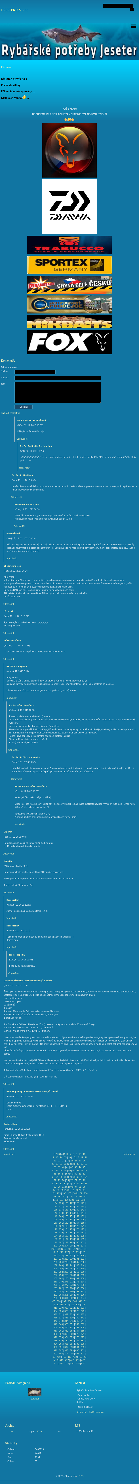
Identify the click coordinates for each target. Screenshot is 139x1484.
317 (83, 1304)
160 (55, 1223)
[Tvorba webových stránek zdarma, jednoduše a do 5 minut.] (76, 1476)
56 (59, 1174)
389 (83, 1344)
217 (67, 1252)
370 (77, 1334)
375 (72, 1337)
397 (61, 1350)
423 (67, 1363)
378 (55, 1340)
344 (66, 1321)
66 (65, 1177)
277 (66, 1285)
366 (55, 1334)
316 (78, 1304)
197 (61, 1242)
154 (55, 1219)
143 (61, 1213)
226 (83, 1255)
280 (83, 1285)
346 (77, 1321)
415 (56, 1360)
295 (66, 1295)
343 (61, 1321)
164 (77, 1223)
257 (55, 1275)
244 (83, 1265)
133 (72, 1206)
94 (76, 1187)
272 (72, 1281)
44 (80, 1167)
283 (66, 1288)
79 (84, 1180)
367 (61, 1334)
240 (61, 1265)
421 (56, 1363)
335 (83, 1314)
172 (55, 1229)
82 (61, 1183)
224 (72, 1255)
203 (61, 1245)
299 (55, 1298)
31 (61, 1164)
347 (83, 1321)
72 (55, 1180)
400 (77, 1350)
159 (83, 1219)
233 (55, 1262)
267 (77, 1278)
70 (82, 1177)
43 (76, 1167)
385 (61, 1344)
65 (61, 1177)
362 (66, 1331)
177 (83, 1229)
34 (73, 1164)
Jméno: (4, 371)
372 (55, 1337)
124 (55, 1203)
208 (53, 1249)
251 (55, 1272)
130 (55, 1206)
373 (61, 1337)
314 (67, 1304)
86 (78, 1183)
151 (72, 1216)
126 (66, 1203)
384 (55, 1344)
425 (78, 1363)
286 (83, 1288)
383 (83, 1340)
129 (83, 1203)
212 (75, 1249)
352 (77, 1324)
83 (65, 1183)
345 (72, 1321)
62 (84, 1174)
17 (73, 1157)
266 (72, 1278)
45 (84, 1167)
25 (71, 1160)
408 (53, 1357)
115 (75, 1196)
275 (55, 1285)
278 (72, 1285)
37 (86, 1164)
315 (72, 1304)
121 (72, 1200)
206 (77, 1245)
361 (61, 1331)
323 (83, 1308)
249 (77, 1268)
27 (80, 1160)
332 (66, 1314)
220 (83, 1252)
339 (72, 1317)
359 (83, 1327)
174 (66, 1229)
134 (77, 1206)
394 (77, 1347)
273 (77, 1281)
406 (77, 1353)
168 (66, 1226)
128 (77, 1203)
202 (55, 1245)
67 (69, 1177)
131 (61, 1206)
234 (61, 1262)
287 (55, 1291)
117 (86, 1196)
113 (65, 1196)
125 (61, 1203)
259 (66, 1275)
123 (83, 1200)
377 (83, 1337)
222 (61, 1255)
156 (66, 1219)
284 (72, 1288)
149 (61, 1216)
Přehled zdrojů (86, 1431)
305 (53, 1301)
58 (67, 1174)
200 (77, 1242)
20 (86, 1157)
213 (80, 1249)
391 (61, 1347)
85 (73, 1183)
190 (55, 1239)
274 (83, 1281)
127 (72, 1203)
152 (77, 1216)
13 (57, 1157)
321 (72, 1308)
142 (55, 1213)
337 (61, 1317)
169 (72, 1226)
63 (53, 1177)
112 (59, 1196)
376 (77, 1337)
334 (77, 1314)
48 (61, 1170)
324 (55, 1311)
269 (55, 1281)
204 (66, 1245)
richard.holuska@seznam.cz (90, 1412)
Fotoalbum (35, 1398)
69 (78, 1177)
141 (83, 1209)
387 (72, 1344)
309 (75, 1301)
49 (65, 1170)
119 (61, 1200)
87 (82, 1183)
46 (53, 1170)
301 (66, 1298)
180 (66, 1232)
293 (55, 1295)
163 (72, 1223)
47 (57, 1170)
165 (83, 1223)
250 (83, 1268)
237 (77, 1262)
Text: (3, 384)
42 (71, 1167)
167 (61, 1226)
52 (78, 1170)
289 (66, 1291)
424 (72, 1363)
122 (77, 1200)
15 (65, 1157)
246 (61, 1268)
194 (77, 1239)
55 (55, 1174)
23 (63, 1160)
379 (61, 1340)
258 (61, 1275)
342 (55, 1321)
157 (72, 1219)
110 (86, 1193)
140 (77, 1209)
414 (86, 1357)
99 (62, 1190)
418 (72, 1360)
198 (66, 1242)
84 (69, 1183)
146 (77, 1213)
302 (72, 1298)
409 (59, 1357)
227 (55, 1259)
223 (66, 1255)
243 (77, 1265)
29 (53, 1164)
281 (55, 1288)
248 (72, 1268)
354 (55, 1327)
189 (83, 1236)
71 (86, 1177)
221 (55, 1255)
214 (86, 1249)
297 (77, 1295)
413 (80, 1357)
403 (61, 1353)
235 (66, 1262)
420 (83, 1360)
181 (72, 1232)
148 (55, 1216)
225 (77, 1255)
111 (54, 1196)
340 (77, 1317)
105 (59, 1193)
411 (69, 1357)
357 (72, 1327)
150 (66, 1216)
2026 (39, 1431)
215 (56, 1252)
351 (72, 1324)
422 (61, 1363)
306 (59, 1301)
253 (66, 1272)
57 (63, 1174)
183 (83, 1232)
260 (72, 1275)
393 (72, 1347)
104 (53, 1193)
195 (83, 1239)
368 (66, 1334)
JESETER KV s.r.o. (15, 9)
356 (66, 1327)
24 (67, 1160)
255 (77, 1272)
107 (69, 1193)
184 (55, 1236)
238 (83, 1262)
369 (72, 1334)
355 (61, 1327)
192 (66, 1239)
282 (61, 1288)
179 (61, 1232)
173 (61, 1229)
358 (77, 1327)
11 (84, 1154)
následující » (129, 1154)
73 (59, 1180)
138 (66, 1209)
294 (61, 1295)
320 (66, 1308)
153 (83, 1216)
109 (80, 1193)
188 (77, 1236)
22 (59, 1160)
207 (83, 1245)
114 (70, 1196)
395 (83, 1347)
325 (61, 1311)
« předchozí (9, 1154)
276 (61, 1285)
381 (72, 1340)
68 (73, 1177)
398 (66, 1350)
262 (83, 1275)
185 (61, 1236)
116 (80, 1196)
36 (82, 1164)
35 (78, 1164)
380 (66, 1340)
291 (77, 1291)
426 (83, 1363)
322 (77, 1308)
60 (76, 1174)
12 (53, 1157)
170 (77, 1226)
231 (77, 1259)
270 (61, 1281)
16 (69, 1157)
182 (77, 1232)
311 (86, 1301)
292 (83, 1291)
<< (12, 1431)
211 (69, 1249)
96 (84, 1187)
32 (65, 1164)
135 (83, 1206)
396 (55, 1350)
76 (71, 1180)
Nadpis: (5, 377)
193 (72, 1239)
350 (66, 1324)
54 (86, 1170)
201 (83, 1242)
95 (80, 1187)
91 (63, 1187)
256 (83, 1272)
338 (66, 1317)
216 (61, 1252)
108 (75, 1193)
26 (76, 1160)
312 (56, 1304)
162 (66, 1223)
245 (55, 1268)
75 (67, 1180)
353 (83, 1324)
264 (61, 1278)
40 (63, 1167)
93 (71, 1187)
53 (82, 1170)
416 (61, 1360)
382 (77, 1340)
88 (86, 1183)
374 (66, 1337)
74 (63, 1180)
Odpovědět (21, 439)
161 (61, 1223)
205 (72, 1245)
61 (80, 1174)
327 (72, 1311)
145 (72, 1213)
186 (66, 1236)
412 (75, 1357)
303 (77, 1298)
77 (76, 1180)
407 (83, 1353)
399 (72, 1350)
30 (57, 1164)
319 (61, 1308)
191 (61, 1239)
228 (61, 1259)
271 (66, 1281)
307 (64, 1301)
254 (72, 1272)
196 (55, 1242)
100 (67, 1190)
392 (66, 1347)
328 (77, 1311)
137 (61, 1209)
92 (67, 1187)
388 (77, 1344)
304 (83, 1298)
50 (69, 1170)
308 (69, 1301)
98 (58, 1190)
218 (72, 1252)
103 (83, 1190)
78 (80, 1180)
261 (77, 1275)
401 (83, 1350)
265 (66, 1278)
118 (56, 1200)
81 (57, 1183)
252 (61, 1272)
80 (53, 1183)
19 (82, 1157)
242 (72, 1265)
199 (72, 1242)
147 (83, 1213)
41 (67, 1167)
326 (66, 1311)
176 (77, 1229)
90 (59, 1187)
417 (67, 1360)
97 (54, 1190)
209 (59, 1249)
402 (55, 1353)
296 (72, 1295)
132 (66, 1206)
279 (77, 1285)
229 (66, 1259)
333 (72, 1314)
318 (55, 1308)
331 (61, 1314)
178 (55, 1232)
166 (55, 1226)
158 (77, 1219)
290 (72, 1291)
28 (84, 1160)
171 (83, 1226)
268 (83, 1278)
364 (77, 1331)
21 (55, 1160)
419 (78, 1360)
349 (61, 1324)
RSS (81, 1476)
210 (64, 1249)
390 (55, 1347)
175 (72, 1229)
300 (61, 1298)
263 (55, 1278)
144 (66, 1213)
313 (61, 1304)
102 (78, 1190)
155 (61, 1219)
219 (78, 1252)
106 (64, 1193)
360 (55, 1331)
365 (83, 1331)
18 (78, 1157)
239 (55, 1265)
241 (66, 1265)
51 (73, 1170)
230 (72, 1259)
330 (55, 1314)
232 (83, 1259)
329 (83, 1311)
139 (72, 1209)
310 (80, 1301)
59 (71, 1174)
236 (72, 1262)
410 (64, 1357)
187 (72, 1236)
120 (67, 1200)
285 (77, 1288)
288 (61, 1291)
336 (55, 1317)
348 (55, 1324)
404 (66, 1353)
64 (57, 1177)
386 (66, 1344)
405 (72, 1353)
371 (83, 1334)
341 (83, 1317)
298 (83, 1295)
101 (72, 1190)
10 (80, 1154)
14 (61, 1157)
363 (72, 1331)
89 (55, 1187)
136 (55, 1209)
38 (55, 1167)
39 (59, 1167)
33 (69, 1164)
